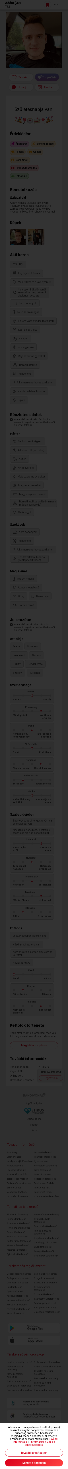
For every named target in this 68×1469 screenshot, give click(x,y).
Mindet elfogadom (34, 1463)
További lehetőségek (34, 1453)
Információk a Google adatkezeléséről (40, 1443)
